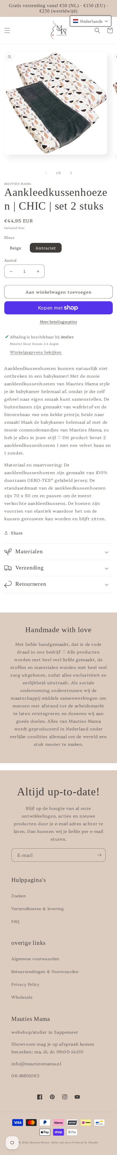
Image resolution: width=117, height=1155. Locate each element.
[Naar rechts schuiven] (71, 173)
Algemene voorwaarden (35, 958)
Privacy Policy (25, 984)
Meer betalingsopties (58, 321)
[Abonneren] (99, 855)
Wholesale (21, 997)
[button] (7, 30)
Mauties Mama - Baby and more (51, 1142)
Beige (15, 248)
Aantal (10, 260)
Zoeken (18, 895)
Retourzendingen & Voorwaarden (44, 971)
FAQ (15, 921)
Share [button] (17, 533)
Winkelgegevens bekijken (36, 352)
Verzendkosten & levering (37, 908)
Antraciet (45, 248)
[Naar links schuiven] (46, 173)
